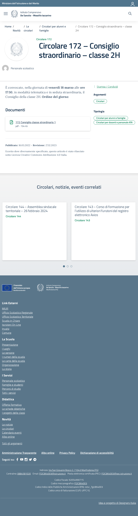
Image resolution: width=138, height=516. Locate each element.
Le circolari (8, 429)
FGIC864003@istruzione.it (52, 473)
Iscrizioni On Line (11, 325)
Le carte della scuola (13, 361)
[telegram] (34, 459)
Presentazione (10, 345)
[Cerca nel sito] (130, 14)
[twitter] (30, 459)
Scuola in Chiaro (11, 321)
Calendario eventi (12, 433)
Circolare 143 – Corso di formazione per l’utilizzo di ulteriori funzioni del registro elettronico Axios (102, 210)
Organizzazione (10, 365)
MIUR (5, 309)
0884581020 (24, 473)
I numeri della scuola (13, 357)
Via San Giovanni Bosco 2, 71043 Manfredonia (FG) (73, 470)
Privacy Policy (67, 453)
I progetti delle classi (13, 413)
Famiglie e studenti (12, 385)
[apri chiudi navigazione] (6, 14)
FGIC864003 (80, 483)
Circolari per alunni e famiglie (110, 118)
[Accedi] (133, 3)
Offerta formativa (12, 405)
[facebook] (17, 459)
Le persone (8, 353)
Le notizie (7, 425)
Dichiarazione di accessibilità (97, 453)
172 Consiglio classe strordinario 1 (35, 122)
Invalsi (5, 329)
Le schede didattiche (13, 409)
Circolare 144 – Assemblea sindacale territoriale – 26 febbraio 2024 (31, 208)
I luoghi (6, 349)
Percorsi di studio (11, 389)
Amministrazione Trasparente (19, 453)
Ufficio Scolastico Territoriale (17, 317)
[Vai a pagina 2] (68, 266)
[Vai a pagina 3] (71, 266)
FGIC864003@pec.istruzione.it (116, 473)
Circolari (100, 101)
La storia (7, 369)
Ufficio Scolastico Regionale (17, 313)
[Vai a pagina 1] (64, 266)
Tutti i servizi (9, 393)
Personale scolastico (13, 381)
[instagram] (26, 459)
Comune (6, 333)
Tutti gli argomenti (12, 443)
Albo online (8, 437)
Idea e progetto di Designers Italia (117, 503)
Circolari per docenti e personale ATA (114, 122)
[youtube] (21, 459)
